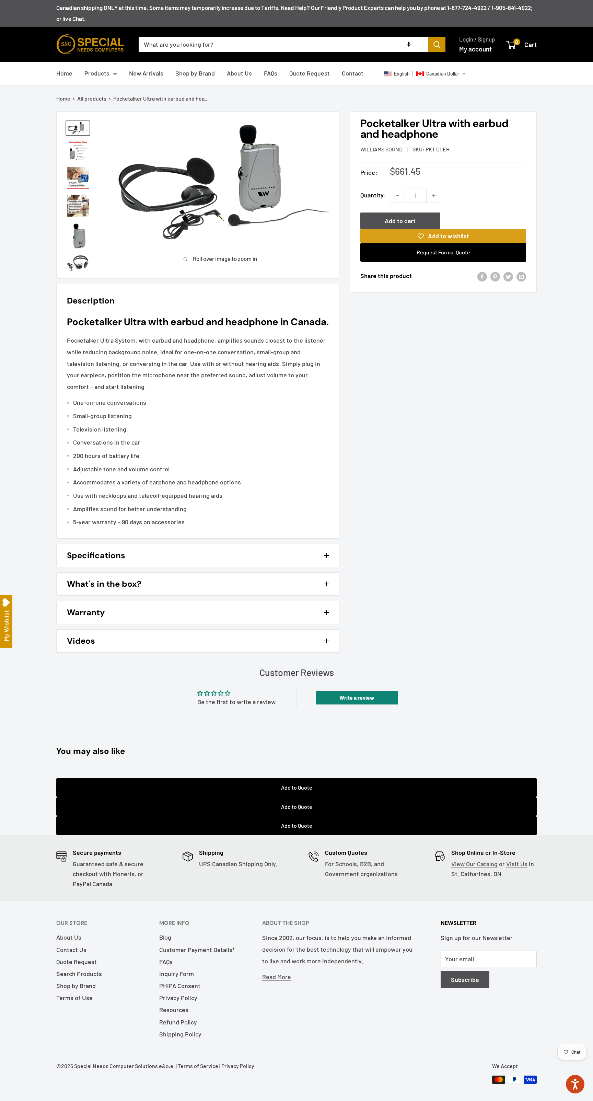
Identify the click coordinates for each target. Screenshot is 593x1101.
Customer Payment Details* (197, 949)
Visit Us (516, 864)
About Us (239, 73)
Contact (352, 73)
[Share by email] (521, 276)
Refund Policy (178, 1022)
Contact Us (71, 949)
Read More (276, 976)
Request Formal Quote (443, 252)
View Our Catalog (474, 864)
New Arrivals (146, 73)
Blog (165, 937)
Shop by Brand (195, 73)
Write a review (356, 697)
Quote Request (309, 73)
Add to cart (400, 221)
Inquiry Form (176, 973)
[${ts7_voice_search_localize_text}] (409, 44)
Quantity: (373, 195)
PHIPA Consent (179, 985)
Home (64, 73)
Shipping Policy (180, 1034)
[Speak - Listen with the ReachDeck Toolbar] (575, 1084)
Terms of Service (198, 1066)
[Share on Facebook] (482, 276)
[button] (425, 73)
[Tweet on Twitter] (508, 276)
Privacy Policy (178, 997)
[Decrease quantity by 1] (397, 195)
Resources (173, 1009)
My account (475, 49)
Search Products (79, 973)
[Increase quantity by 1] (434, 195)
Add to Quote (296, 787)
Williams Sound (381, 149)
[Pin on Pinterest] (495, 276)
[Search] (436, 44)
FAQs (270, 73)
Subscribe (465, 979)
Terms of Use (74, 997)
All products (91, 98)
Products (96, 73)
